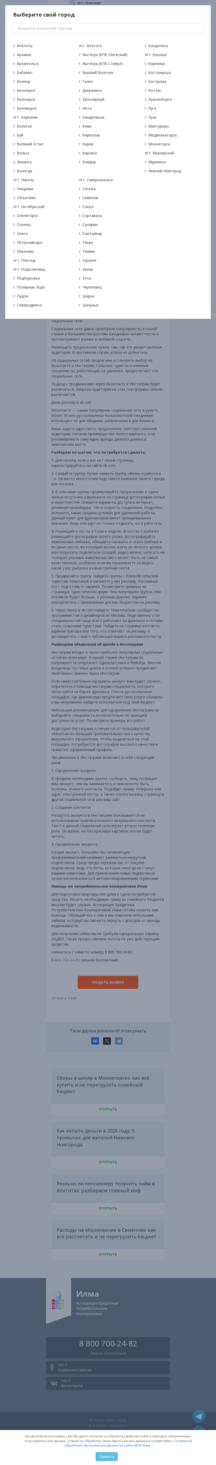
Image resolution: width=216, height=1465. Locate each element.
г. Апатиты (22, 45)
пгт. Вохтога (90, 45)
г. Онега (20, 233)
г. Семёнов (88, 197)
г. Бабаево (22, 72)
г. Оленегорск (25, 215)
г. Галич (86, 81)
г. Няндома (23, 188)
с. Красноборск (158, 99)
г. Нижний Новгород (163, 170)
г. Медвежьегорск (161, 135)
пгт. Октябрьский (29, 206)
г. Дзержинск (90, 90)
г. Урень (86, 269)
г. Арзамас (22, 54)
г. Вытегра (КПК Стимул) (101, 63)
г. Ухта (85, 278)
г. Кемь (85, 126)
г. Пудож (21, 296)
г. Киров (86, 144)
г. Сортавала (90, 215)
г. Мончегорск (157, 144)
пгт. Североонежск (96, 179)
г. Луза (150, 117)
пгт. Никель (23, 179)
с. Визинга (22, 161)
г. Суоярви (88, 224)
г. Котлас (153, 90)
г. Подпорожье (26, 278)
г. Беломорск (25, 108)
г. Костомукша (158, 72)
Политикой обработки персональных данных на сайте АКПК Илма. (128, 1443)
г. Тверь (86, 242)
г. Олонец (22, 224)
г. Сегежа (87, 188)
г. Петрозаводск (27, 242)
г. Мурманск (155, 161)
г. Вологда (22, 170)
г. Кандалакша (91, 117)
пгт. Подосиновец (29, 269)
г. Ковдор (87, 161)
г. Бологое (22, 126)
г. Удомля (87, 260)
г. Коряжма (155, 63)
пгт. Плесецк (24, 260)
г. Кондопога (156, 45)
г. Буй (18, 135)
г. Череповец (90, 287)
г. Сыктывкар (90, 233)
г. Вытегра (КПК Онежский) (103, 54)
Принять (106, 1456)
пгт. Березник (25, 117)
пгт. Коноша (156, 54)
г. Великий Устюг (28, 144)
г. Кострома (155, 81)
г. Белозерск (24, 90)
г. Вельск (21, 152)
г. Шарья (87, 296)
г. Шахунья (88, 304)
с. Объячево (24, 197)
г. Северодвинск (27, 304)
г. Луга (150, 108)
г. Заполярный (91, 99)
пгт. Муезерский (159, 152)
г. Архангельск (26, 63)
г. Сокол (86, 206)
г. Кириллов (89, 135)
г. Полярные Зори (29, 287)
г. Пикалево (23, 251)
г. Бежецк (21, 81)
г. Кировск (88, 152)
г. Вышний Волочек (96, 72)
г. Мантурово (157, 126)
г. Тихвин (87, 251)
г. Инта (85, 108)
